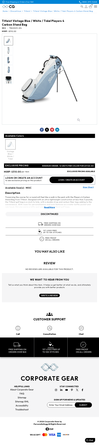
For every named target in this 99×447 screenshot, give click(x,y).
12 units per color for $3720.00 (68, 166)
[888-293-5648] (18, 328)
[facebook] (42, 130)
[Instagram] (56, 390)
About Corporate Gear (22, 389)
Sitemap (22, 397)
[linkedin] (57, 130)
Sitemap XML (22, 401)
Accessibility (22, 405)
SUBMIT (83, 405)
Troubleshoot (22, 409)
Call (18, 334)
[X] (77, 390)
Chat (81, 334)
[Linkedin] (61, 390)
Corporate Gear (51, 421)
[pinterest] (52, 130)
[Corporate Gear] (49, 372)
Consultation (49, 334)
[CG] (14, 6)
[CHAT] (81, 328)
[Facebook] (82, 390)
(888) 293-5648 (89, 2)
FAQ (22, 393)
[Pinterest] (72, 390)
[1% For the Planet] (49, 429)
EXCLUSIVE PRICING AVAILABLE (81, 171)
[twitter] (47, 130)
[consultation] (49, 328)
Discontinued (49, 214)
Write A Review (49, 295)
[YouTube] (66, 390)
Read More (49, 207)
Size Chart (88, 187)
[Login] (86, 6)
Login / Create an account (71, 180)
